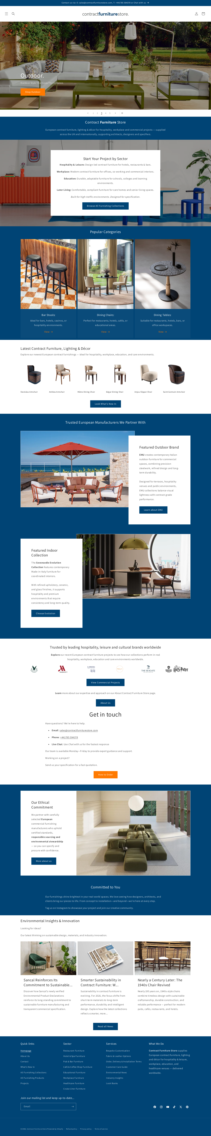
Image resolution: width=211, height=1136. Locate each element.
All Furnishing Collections (33, 1072)
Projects (25, 1083)
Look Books (112, 1083)
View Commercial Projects (105, 682)
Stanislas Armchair (29, 392)
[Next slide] (115, 113)
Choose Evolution (45, 613)
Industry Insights (114, 1077)
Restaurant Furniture (73, 1050)
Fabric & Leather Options (118, 1056)
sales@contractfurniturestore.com (79, 730)
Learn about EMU (153, 509)
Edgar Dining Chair (114, 392)
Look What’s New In (105, 403)
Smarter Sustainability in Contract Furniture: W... (101, 982)
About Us (105, 702)
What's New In (28, 1067)
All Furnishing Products (32, 1077)
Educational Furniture (74, 1072)
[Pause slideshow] (123, 113)
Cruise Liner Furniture (74, 1088)
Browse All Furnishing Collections (105, 205)
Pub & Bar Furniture (73, 1061)
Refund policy (71, 1129)
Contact (24, 1061)
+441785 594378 (69, 737)
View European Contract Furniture (44, 92)
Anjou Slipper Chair (143, 392)
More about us (44, 860)
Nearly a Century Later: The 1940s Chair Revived (160, 982)
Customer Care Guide (116, 1067)
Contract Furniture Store (37, 1129)
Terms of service (101, 1129)
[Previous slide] (87, 113)
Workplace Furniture (73, 1077)
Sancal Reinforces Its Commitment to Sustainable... (48, 982)
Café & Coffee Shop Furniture (77, 1067)
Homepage (26, 1050)
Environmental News (116, 1072)
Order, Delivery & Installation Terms (124, 1061)
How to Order (105, 774)
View (46, 331)
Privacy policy (86, 1129)
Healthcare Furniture (73, 1083)
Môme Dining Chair (86, 392)
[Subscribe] (72, 1106)
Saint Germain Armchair (174, 392)
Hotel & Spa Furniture (74, 1056)
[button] (6, 13)
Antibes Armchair (57, 392)
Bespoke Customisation (118, 1050)
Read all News (105, 1026)
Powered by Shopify (55, 1129)
